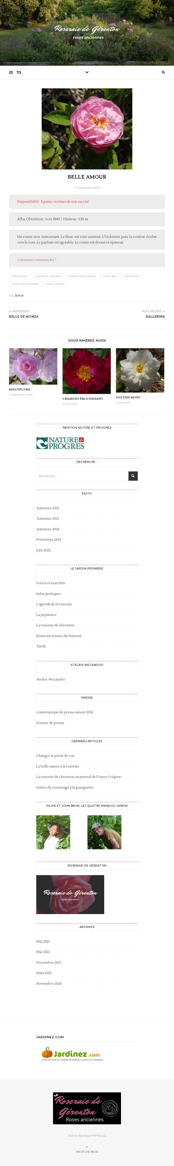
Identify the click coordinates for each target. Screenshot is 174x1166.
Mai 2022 (43, 952)
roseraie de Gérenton (48, 276)
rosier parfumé (55, 284)
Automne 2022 (47, 508)
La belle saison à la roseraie (57, 766)
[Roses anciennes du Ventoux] (87, 32)
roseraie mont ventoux (82, 276)
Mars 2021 (44, 973)
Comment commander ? (36, 260)
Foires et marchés (50, 583)
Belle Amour (20, 276)
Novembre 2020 (49, 984)
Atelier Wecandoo (50, 679)
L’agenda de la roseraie (54, 604)
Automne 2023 (47, 519)
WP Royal (98, 1136)
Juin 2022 (43, 550)
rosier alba (109, 276)
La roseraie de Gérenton (55, 625)
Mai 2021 (43, 941)
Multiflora (19, 389)
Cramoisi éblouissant (83, 399)
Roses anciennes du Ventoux (59, 636)
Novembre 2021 (48, 963)
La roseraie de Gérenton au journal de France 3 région (78, 777)
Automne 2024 (47, 529)
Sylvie (18, 296)
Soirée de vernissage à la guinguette (64, 787)
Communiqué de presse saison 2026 (64, 712)
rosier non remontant (25, 284)
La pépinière (46, 615)
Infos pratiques (48, 594)
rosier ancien (131, 276)
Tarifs (41, 646)
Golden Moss (128, 397)
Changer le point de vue (55, 756)
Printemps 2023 (48, 540)
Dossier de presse (50, 723)
